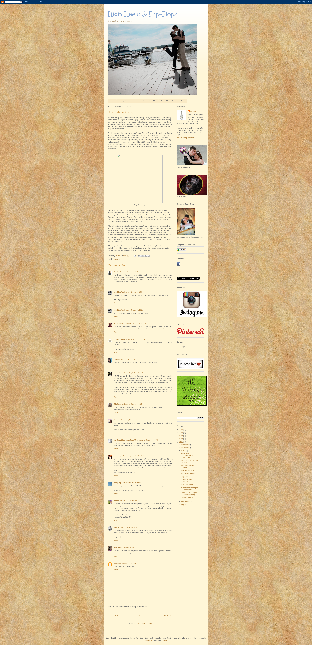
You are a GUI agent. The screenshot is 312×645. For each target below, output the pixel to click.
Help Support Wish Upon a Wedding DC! (189, 489)
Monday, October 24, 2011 (131, 563)
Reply (116, 285)
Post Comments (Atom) (145, 623)
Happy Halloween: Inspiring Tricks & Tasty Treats (188, 455)
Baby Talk (184, 477)
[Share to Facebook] (146, 256)
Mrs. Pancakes (119, 323)
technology (117, 259)
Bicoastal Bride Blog (149, 101)
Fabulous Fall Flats (187, 470)
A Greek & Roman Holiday (187, 481)
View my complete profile (186, 138)
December (185, 445)
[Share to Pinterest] (148, 256)
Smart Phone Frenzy (188, 473)
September (185, 502)
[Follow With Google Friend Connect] (181, 250)
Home (112, 101)
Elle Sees (117, 404)
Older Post (167, 616)
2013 (181, 436)
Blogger (164, 640)
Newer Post (114, 616)
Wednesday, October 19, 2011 (128, 272)
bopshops (148, 640)
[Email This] (139, 256)
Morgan (116, 420)
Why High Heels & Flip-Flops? (128, 101)
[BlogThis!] (141, 256)
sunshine (117, 292)
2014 (181, 433)
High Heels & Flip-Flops (142, 14)
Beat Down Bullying (187, 485)
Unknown (117, 563)
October (184, 451)
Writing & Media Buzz (168, 101)
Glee (115, 547)
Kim (115, 272)
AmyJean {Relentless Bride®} (125, 440)
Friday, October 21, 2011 (126, 547)
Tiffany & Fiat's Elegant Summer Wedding (189, 494)
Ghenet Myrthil (119, 339)
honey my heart (119, 483)
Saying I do (118, 373)
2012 (181, 439)
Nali (115, 527)
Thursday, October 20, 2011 (127, 527)
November (185, 448)
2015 (181, 430)
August (184, 505)
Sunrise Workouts (187, 498)
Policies (182, 101)
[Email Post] (134, 256)
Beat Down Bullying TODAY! (187, 466)
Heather (193, 111)
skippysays (118, 456)
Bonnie (116, 500)
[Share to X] (143, 256)
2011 (181, 442)
